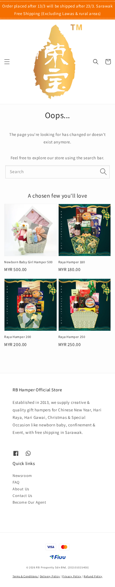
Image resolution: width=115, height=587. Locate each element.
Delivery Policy (50, 576)
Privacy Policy (72, 576)
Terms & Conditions (25, 576)
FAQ (16, 482)
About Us (21, 488)
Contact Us (22, 495)
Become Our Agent (29, 502)
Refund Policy (93, 576)
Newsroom (22, 475)
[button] (7, 62)
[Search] (103, 172)
